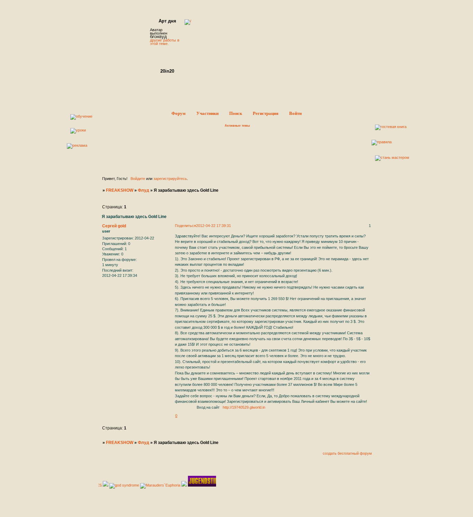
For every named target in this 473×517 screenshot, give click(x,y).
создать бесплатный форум (347, 453)
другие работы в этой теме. (164, 42)
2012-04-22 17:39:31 (213, 226)
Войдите (138, 178)
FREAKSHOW (119, 190)
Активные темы (237, 125)
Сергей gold (114, 226)
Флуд (143, 190)
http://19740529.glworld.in (244, 407)
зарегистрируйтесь (170, 178)
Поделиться (185, 226)
